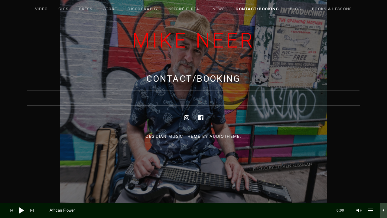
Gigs (63, 9)
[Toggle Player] (383, 210)
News (219, 9)
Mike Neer (193, 40)
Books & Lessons (332, 9)
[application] (193, 210)
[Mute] (359, 210)
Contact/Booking (257, 9)
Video (41, 9)
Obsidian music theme (172, 136)
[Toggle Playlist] (371, 210)
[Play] (22, 210)
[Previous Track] (11, 210)
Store (110, 9)
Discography (143, 9)
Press (86, 9)
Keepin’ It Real (185, 9)
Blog (295, 9)
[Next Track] (32, 210)
